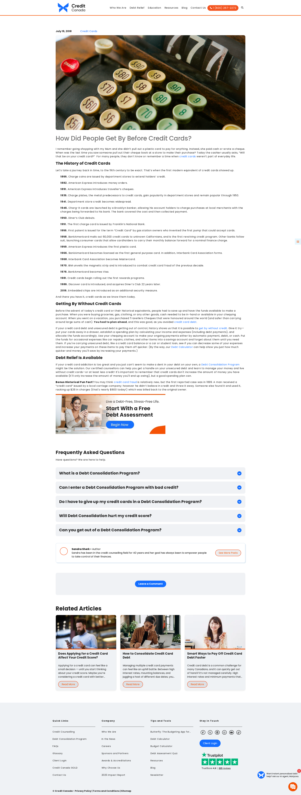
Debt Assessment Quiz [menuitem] (164, 753)
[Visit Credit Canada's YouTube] (231, 732)
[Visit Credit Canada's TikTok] (238, 732)
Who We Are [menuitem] (109, 731)
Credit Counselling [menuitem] (64, 731)
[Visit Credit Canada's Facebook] (203, 732)
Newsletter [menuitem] (156, 775)
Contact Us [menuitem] (59, 775)
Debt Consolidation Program (220, 364)
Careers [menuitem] (106, 746)
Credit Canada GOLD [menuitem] (65, 767)
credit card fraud (125, 382)
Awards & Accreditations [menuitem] (116, 760)
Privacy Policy (83, 790)
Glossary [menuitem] (58, 753)
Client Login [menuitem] (60, 760)
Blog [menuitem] (153, 767)
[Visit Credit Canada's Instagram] (224, 732)
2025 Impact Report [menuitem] (113, 775)
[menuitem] (118, 8)
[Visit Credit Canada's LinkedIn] (217, 732)
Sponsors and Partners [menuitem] (115, 753)
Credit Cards (88, 31)
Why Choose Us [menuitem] (111, 767)
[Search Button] (242, 8)
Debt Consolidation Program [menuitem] (70, 739)
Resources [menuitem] (156, 760)
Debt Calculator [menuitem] (160, 739)
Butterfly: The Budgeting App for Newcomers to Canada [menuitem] (170, 731)
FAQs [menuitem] (55, 746)
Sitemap (126, 790)
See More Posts (228, 553)
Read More (68, 684)
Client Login (210, 743)
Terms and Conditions (106, 790)
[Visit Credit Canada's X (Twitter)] (210, 732)
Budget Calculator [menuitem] (161, 746)
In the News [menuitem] (108, 739)
